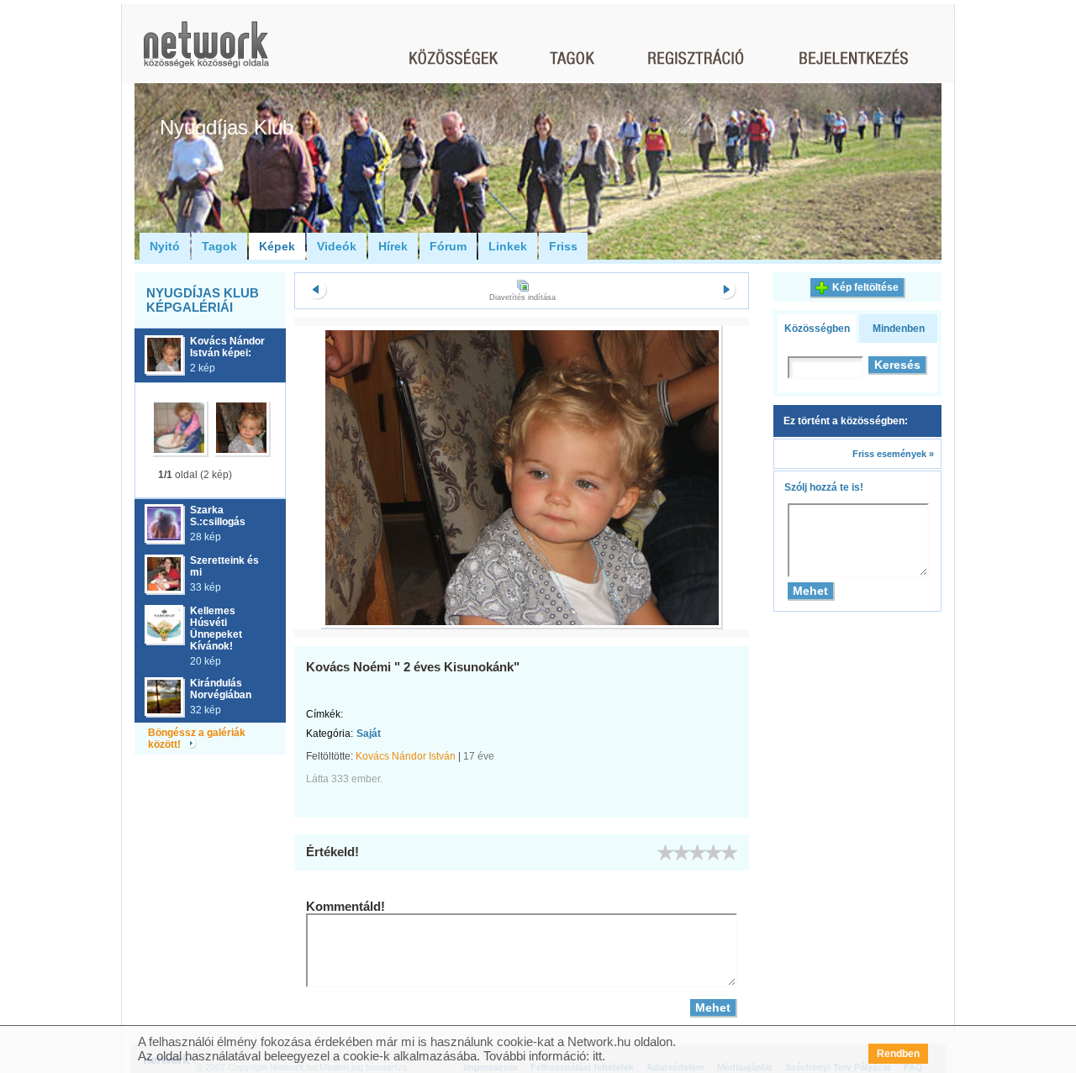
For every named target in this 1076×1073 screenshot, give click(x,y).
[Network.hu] (206, 52)
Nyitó (165, 246)
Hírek (393, 246)
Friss (563, 246)
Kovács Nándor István (406, 756)
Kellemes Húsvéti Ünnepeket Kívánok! (216, 628)
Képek (277, 246)
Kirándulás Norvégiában (220, 689)
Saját (368, 733)
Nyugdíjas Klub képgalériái (202, 300)
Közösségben (817, 328)
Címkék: (324, 714)
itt (597, 1056)
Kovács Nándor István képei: (227, 347)
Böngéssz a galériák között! (196, 738)
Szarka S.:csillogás (217, 516)
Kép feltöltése (865, 287)
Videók (336, 246)
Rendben (898, 1054)
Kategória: (329, 733)
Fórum (448, 246)
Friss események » (893, 454)
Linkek (507, 246)
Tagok (219, 246)
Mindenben (899, 328)
